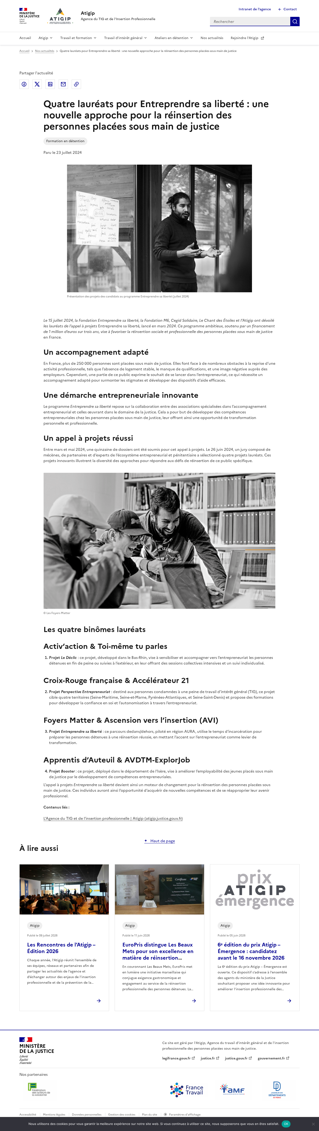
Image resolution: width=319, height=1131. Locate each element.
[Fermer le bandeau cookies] (313, 1124)
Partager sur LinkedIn (50, 84)
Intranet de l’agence (255, 9)
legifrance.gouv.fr (176, 1058)
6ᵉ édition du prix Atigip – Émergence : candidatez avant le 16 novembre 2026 (251, 951)
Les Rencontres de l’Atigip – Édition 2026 (61, 948)
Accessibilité (27, 1115)
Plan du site (149, 1115)
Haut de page (162, 841)
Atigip (43, 38)
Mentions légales (54, 1115)
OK (286, 1124)
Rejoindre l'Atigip (244, 38)
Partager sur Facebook (24, 84)
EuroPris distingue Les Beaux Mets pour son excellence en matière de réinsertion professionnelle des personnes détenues (158, 958)
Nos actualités (212, 38)
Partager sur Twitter (37, 84)
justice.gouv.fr (236, 1058)
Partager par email (63, 84)
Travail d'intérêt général (123, 38)
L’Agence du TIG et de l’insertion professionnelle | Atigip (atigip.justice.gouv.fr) (113, 818)
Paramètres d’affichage (185, 1115)
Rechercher (295, 21)
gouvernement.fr (271, 1058)
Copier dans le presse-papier (76, 84)
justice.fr (208, 1058)
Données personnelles (86, 1115)
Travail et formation (76, 38)
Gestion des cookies (121, 1115)
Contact (290, 9)
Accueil (25, 38)
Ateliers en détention (171, 38)
